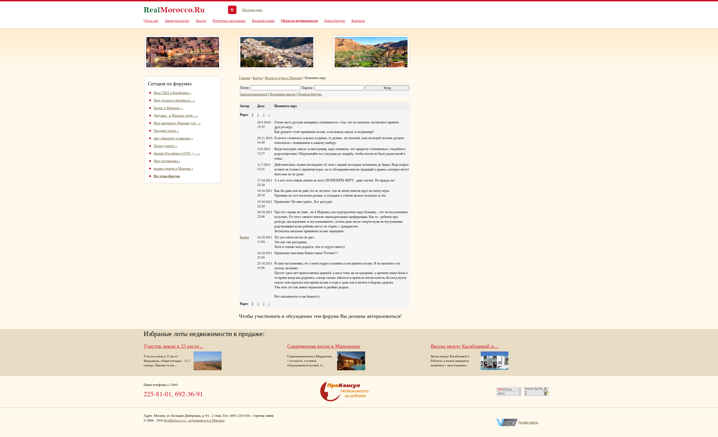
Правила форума (310, 94)
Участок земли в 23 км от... (173, 345)
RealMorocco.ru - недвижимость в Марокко (194, 420)
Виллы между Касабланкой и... (464, 345)
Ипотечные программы (229, 20)
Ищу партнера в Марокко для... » (177, 123)
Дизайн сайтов (528, 422)
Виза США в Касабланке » (172, 92)
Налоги (201, 20)
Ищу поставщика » (167, 160)
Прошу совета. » (165, 145)
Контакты (358, 20)
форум (257, 77)
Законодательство (177, 20)
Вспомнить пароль (283, 94)
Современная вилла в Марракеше (323, 345)
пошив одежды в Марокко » (173, 168)
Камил (244, 237)
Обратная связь (252, 10)
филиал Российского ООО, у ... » (177, 153)
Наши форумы (334, 20)
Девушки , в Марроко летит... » (176, 115)
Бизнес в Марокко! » (168, 107)
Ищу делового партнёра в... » (174, 100)
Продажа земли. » (166, 130)
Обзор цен (151, 20)
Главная (244, 77)
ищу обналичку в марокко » (173, 138)
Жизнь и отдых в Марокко (283, 77)
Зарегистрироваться (254, 94)
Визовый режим (263, 20)
